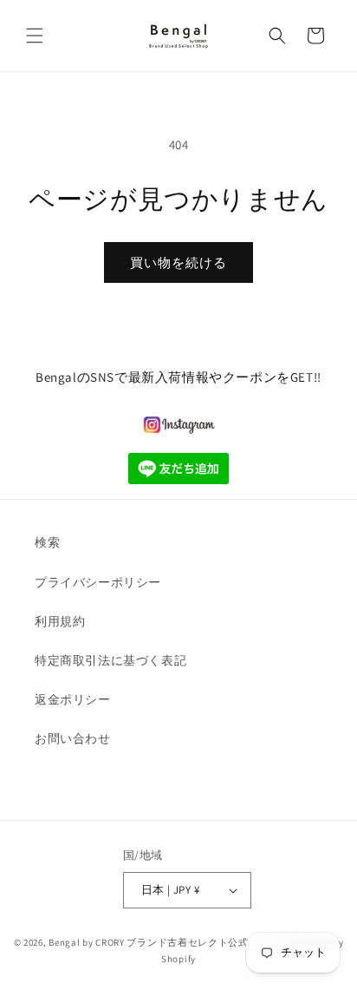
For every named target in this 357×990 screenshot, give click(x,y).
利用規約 (60, 621)
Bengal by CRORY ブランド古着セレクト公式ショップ (169, 942)
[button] (35, 35)
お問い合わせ (73, 738)
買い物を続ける (178, 262)
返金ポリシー (73, 699)
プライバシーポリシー (98, 582)
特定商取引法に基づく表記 (110, 660)
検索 (47, 542)
